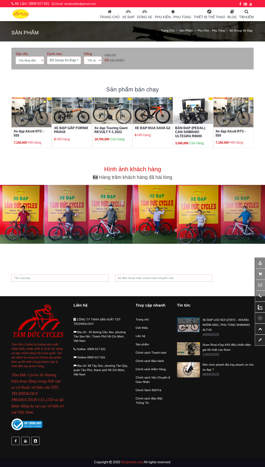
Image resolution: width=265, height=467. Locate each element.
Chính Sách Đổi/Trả (148, 390)
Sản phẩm (186, 30)
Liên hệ (140, 336)
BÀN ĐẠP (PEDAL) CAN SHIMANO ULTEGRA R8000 (150, 132)
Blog (232, 17)
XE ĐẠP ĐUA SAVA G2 (112, 128)
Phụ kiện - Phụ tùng (211, 30)
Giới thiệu (142, 327)
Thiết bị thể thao (209, 17)
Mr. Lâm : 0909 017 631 (31, 3)
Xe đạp (128, 17)
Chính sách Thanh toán (151, 352)
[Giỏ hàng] (260, 274)
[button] (64, 60)
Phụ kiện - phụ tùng (173, 17)
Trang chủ (110, 17)
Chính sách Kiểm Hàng (151, 369)
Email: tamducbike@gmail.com (75, 3)
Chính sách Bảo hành (150, 361)
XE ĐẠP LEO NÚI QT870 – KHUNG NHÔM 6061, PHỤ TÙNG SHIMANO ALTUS (226, 324)
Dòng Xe (144, 17)
